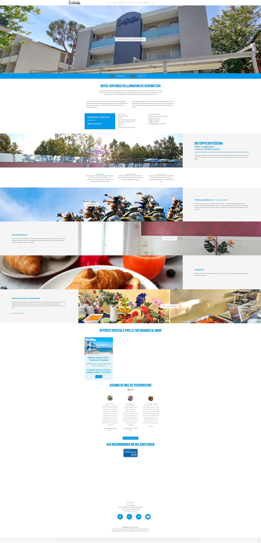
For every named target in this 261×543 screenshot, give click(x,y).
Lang (152, 2)
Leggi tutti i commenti (130, 438)
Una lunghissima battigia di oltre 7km (130, 39)
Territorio (146, 2)
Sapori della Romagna (169, 306)
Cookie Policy (188, 540)
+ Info (98, 376)
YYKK (201, 540)
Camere (115, 2)
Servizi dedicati (169, 238)
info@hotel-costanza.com (130, 511)
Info (134, 2)
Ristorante (121, 2)
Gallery (139, 2)
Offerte (128, 2)
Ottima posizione (91, 204)
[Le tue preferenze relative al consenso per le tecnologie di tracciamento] (258, 540)
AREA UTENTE (196, 540)
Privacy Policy (180, 540)
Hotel (109, 2)
